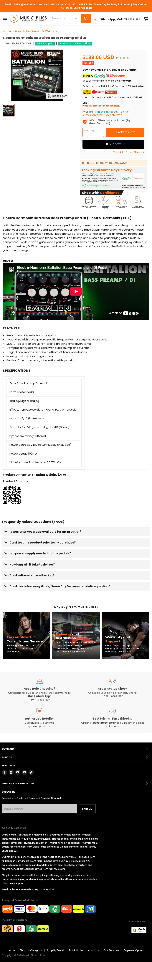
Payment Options (134, 950)
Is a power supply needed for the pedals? (40, 553)
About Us (93, 950)
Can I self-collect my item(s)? (31, 575)
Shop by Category (31, 950)
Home (7, 31)
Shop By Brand (55, 950)
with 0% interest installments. (101, 105)
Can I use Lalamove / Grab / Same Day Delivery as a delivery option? (59, 586)
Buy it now (113, 144)
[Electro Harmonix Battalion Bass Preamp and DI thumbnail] (8, 110)
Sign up (87, 808)
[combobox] (65, 18)
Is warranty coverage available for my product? (45, 532)
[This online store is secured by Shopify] (140, 932)
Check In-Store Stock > (128, 152)
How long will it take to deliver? (32, 564)
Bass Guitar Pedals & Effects (34, 31)
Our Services (111, 950)
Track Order (76, 950)
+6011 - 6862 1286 (39, 699)
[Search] (86, 18)
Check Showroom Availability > (102, 115)
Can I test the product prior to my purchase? (42, 542)
